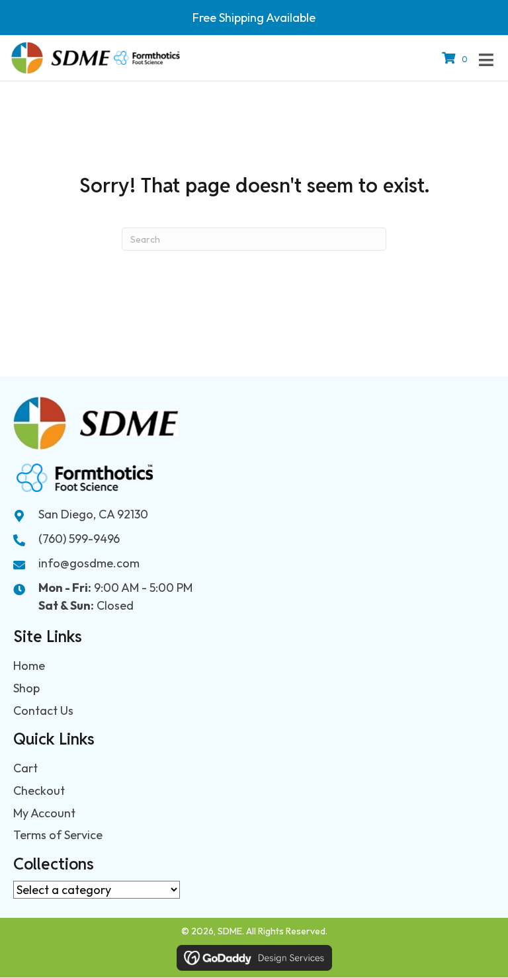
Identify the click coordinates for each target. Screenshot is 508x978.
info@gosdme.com (89, 563)
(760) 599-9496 (79, 538)
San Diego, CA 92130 (93, 514)
